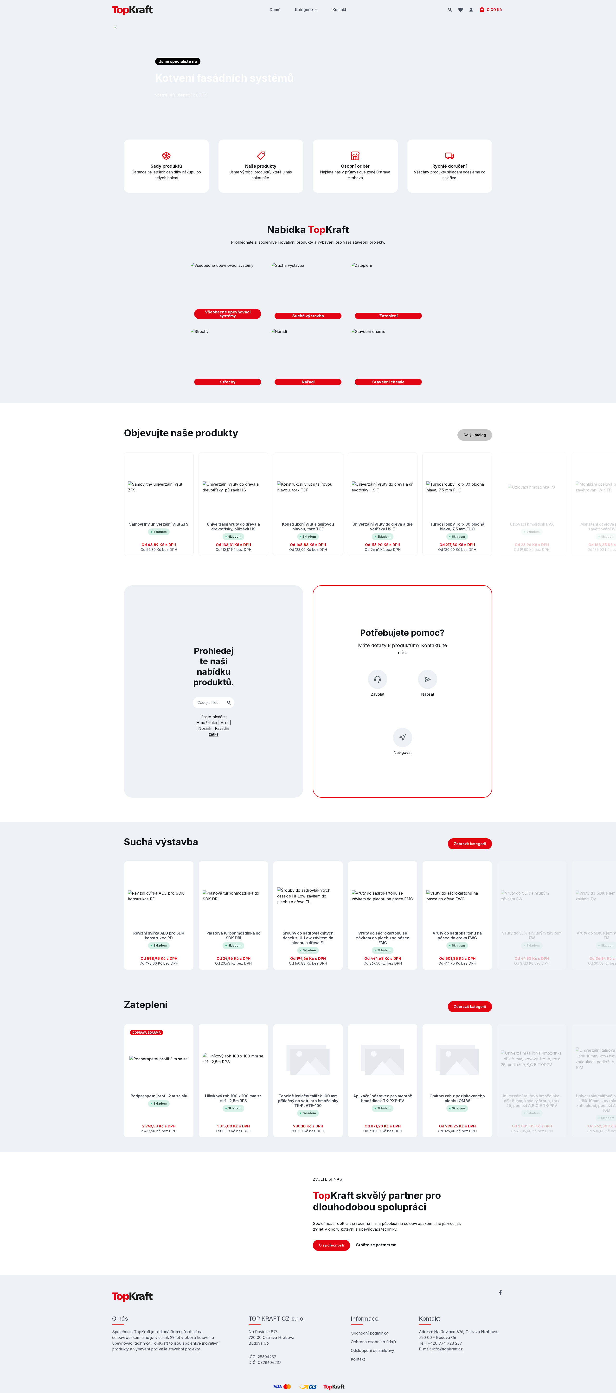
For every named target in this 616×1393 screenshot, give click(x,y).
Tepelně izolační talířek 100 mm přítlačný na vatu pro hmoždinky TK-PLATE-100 (308, 1101)
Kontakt (358, 1359)
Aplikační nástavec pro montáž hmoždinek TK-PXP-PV (382, 1098)
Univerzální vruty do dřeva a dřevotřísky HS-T (383, 526)
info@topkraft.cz (447, 1349)
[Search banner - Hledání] (229, 702)
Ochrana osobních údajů (373, 1341)
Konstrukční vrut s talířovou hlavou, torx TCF (308, 526)
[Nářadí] (308, 359)
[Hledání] (450, 9)
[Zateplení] (388, 292)
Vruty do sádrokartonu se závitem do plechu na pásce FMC (382, 938)
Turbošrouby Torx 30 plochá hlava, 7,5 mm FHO (457, 526)
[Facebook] (500, 1293)
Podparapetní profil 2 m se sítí (159, 1096)
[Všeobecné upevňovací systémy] (228, 292)
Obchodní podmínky (369, 1333)
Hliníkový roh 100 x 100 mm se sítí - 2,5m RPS (233, 1098)
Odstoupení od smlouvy (372, 1350)
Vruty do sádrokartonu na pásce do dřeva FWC (457, 935)
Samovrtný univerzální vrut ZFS (158, 524)
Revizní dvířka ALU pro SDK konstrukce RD (158, 935)
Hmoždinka (206, 722)
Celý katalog (474, 435)
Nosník (204, 728)
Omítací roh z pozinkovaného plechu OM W (457, 1098)
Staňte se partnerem (376, 1245)
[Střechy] (228, 359)
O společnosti (331, 1245)
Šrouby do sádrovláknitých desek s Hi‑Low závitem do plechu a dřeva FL (308, 938)
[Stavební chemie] (388, 359)
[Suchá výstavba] (308, 292)
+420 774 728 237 (445, 1343)
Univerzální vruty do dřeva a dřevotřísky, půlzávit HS (233, 526)
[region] (308, 504)
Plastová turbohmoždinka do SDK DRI (233, 935)
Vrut (225, 722)
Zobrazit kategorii (470, 843)
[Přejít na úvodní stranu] (132, 9)
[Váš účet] (471, 9)
